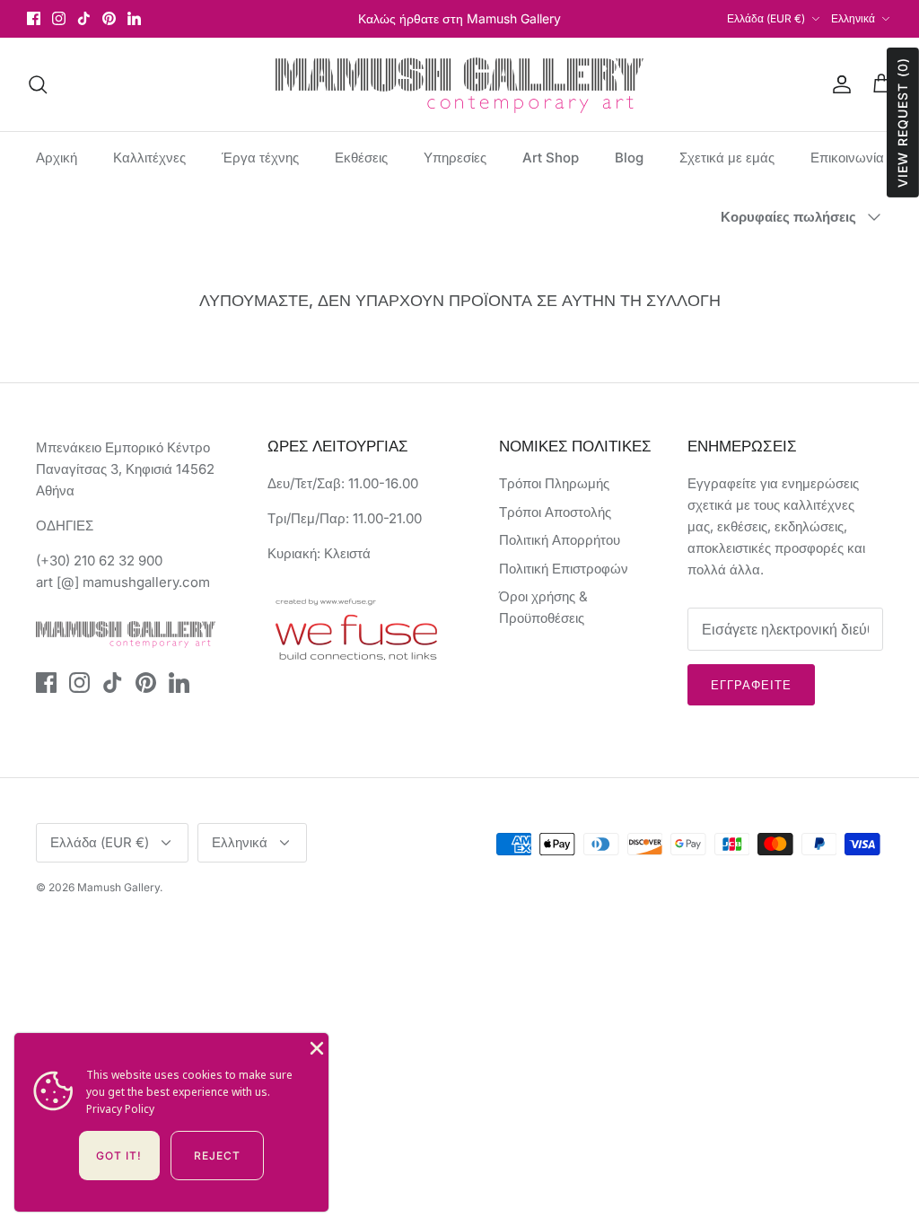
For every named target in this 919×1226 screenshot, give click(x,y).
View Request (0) (902, 122)
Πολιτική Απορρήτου (559, 539)
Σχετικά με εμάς (727, 157)
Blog (629, 157)
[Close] (315, 1046)
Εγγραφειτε (751, 685)
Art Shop (550, 157)
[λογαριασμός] (838, 84)
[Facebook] (33, 18)
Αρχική (56, 157)
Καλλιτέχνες (149, 157)
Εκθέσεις (361, 157)
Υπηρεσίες (455, 157)
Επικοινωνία (847, 157)
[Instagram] (59, 18)
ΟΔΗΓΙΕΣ (64, 525)
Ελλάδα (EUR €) (766, 18)
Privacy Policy (120, 1109)
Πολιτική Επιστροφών (563, 568)
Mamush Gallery (118, 887)
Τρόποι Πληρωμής (554, 483)
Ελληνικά (853, 18)
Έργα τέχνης (260, 157)
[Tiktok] (84, 18)
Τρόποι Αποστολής (555, 512)
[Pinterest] (109, 18)
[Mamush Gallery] (459, 84)
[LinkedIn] (134, 18)
